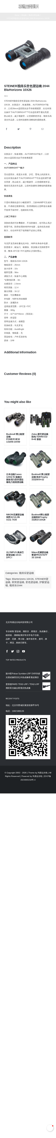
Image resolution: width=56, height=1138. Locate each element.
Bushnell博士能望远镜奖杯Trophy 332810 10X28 (40, 517)
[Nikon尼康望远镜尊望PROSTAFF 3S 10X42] (40, 537)
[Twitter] (18, 129)
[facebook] (7, 651)
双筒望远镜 (18, 582)
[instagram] (18, 651)
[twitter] (12, 651)
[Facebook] (6, 129)
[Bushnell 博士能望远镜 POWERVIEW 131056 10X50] (15, 419)
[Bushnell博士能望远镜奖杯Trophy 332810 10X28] (40, 500)
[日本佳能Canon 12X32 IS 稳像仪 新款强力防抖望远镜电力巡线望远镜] (15, 459)
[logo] (28, 5)
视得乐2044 (15, 585)
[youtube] (23, 651)
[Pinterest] (30, 129)
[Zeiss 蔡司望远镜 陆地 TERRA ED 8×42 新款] (40, 419)
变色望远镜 (32, 582)
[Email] (42, 129)
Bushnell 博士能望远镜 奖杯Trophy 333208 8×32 (41, 477)
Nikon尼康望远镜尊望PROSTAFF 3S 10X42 (40, 555)
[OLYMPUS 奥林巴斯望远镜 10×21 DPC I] (15, 537)
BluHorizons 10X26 (23, 579)
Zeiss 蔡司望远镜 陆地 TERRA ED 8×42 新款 (40, 436)
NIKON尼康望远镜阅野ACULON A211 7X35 (15, 517)
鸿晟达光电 (42, 773)
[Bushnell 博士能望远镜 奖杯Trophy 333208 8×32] (40, 459)
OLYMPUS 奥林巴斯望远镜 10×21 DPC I (15, 555)
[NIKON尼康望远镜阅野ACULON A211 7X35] (15, 500)
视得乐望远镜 (26, 573)
